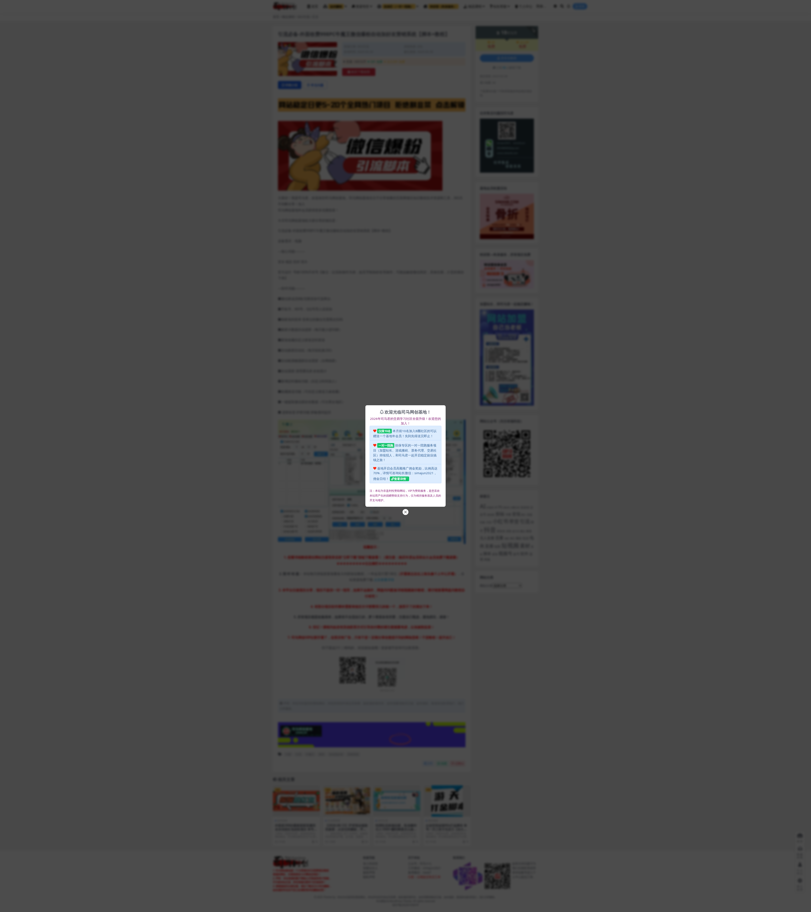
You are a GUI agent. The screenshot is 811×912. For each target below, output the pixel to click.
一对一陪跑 (385, 445)
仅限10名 (384, 431)
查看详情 (400, 479)
